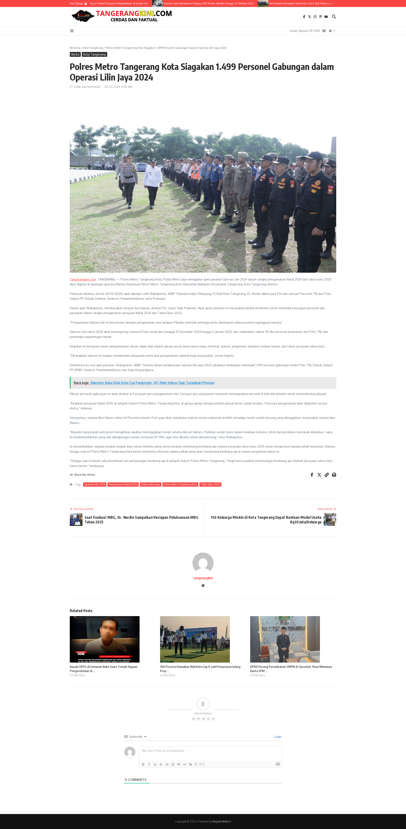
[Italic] (149, 764)
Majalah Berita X (221, 821)
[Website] (203, 586)
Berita (75, 54)
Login (277, 736)
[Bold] (143, 764)
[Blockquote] (179, 764)
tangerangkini (203, 578)
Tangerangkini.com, (83, 279)
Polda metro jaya (150, 484)
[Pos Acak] (324, 31)
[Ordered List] (167, 764)
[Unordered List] (173, 764)
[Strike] (161, 764)
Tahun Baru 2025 (210, 484)
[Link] (190, 764)
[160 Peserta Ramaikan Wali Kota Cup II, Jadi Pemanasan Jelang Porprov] (251, 3)
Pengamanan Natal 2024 (123, 484)
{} (196, 764)
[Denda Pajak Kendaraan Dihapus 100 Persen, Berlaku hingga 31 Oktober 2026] (145, 3)
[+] (202, 764)
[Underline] (155, 764)
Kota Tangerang (93, 47)
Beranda (75, 47)
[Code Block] (185, 764)
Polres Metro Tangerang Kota (180, 484)
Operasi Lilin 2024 (94, 484)
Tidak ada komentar (87, 86)
